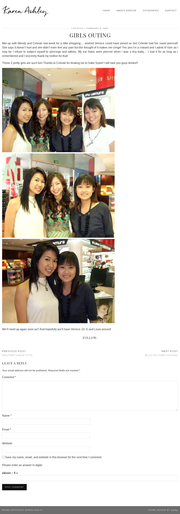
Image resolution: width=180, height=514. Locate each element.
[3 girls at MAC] (58, 151)
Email (6, 429)
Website (7, 443)
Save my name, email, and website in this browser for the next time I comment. (53, 457)
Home (106, 10)
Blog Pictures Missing (161, 353)
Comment (9, 377)
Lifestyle (77, 28)
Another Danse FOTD (17, 353)
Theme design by (163, 510)
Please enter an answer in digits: (22, 465)
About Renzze (126, 10)
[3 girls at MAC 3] (58, 322)
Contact (171, 10)
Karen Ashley (25, 10)
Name (6, 415)
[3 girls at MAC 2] (58, 236)
